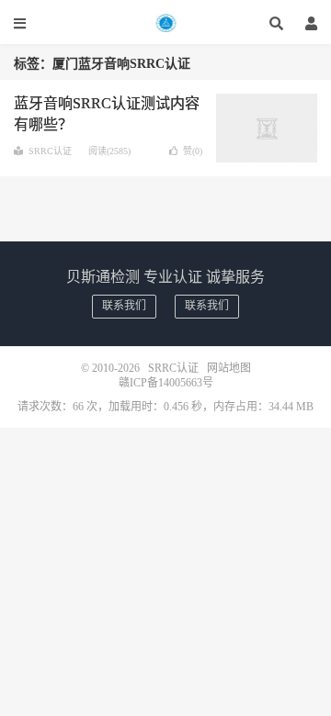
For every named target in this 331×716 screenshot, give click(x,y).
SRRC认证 (165, 23)
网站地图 (229, 368)
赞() (192, 151)
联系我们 (124, 305)
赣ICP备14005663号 (166, 382)
